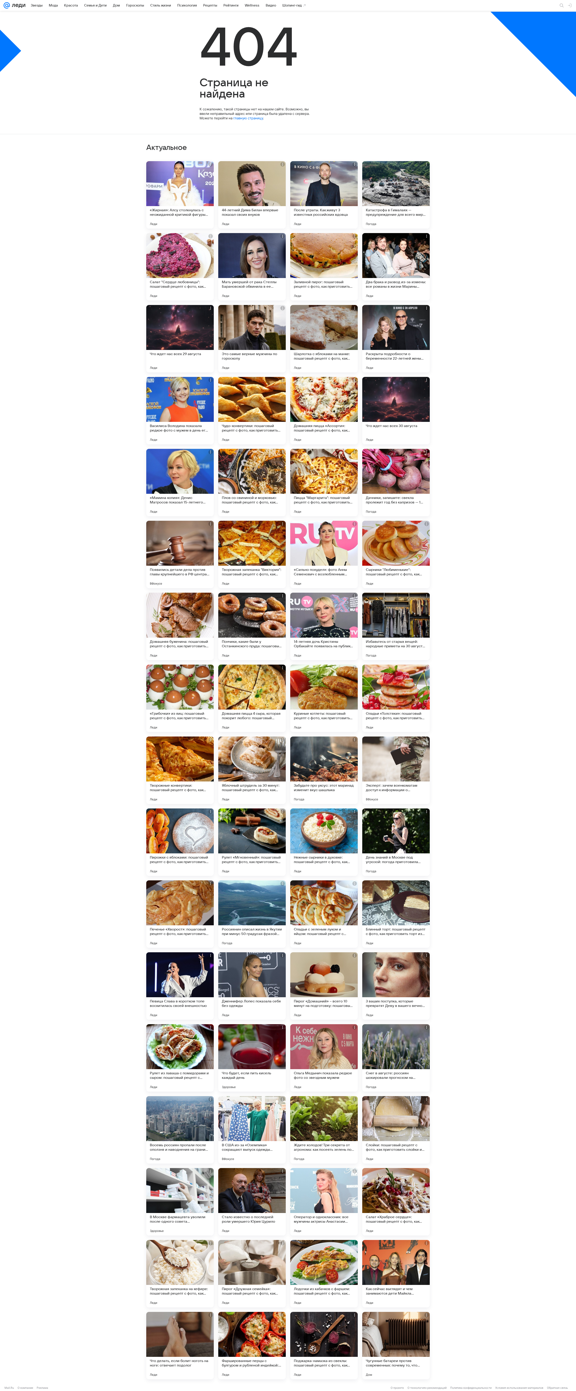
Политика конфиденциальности (471, 1387)
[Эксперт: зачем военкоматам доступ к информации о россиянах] (396, 770)
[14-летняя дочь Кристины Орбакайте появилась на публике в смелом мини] (324, 626)
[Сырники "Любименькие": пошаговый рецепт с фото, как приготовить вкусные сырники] (396, 554)
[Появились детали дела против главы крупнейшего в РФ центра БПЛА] (180, 554)
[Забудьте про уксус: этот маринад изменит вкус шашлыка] (324, 770)
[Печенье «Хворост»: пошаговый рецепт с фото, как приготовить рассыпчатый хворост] (180, 914)
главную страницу (248, 118)
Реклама (42, 1387)
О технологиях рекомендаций (427, 1387)
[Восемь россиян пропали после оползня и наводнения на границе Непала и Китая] (180, 1130)
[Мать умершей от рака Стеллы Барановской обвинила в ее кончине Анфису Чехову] (252, 266)
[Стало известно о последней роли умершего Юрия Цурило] (252, 1201)
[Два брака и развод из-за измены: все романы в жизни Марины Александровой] (396, 266)
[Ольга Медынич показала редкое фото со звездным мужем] (324, 1058)
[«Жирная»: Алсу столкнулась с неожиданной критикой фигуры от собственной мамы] (180, 195)
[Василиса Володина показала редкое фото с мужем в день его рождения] (180, 410)
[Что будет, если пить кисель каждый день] (252, 1058)
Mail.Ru (9, 1387)
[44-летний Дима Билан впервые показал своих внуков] (252, 195)
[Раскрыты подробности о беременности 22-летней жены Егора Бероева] (396, 338)
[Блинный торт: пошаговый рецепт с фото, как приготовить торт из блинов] (396, 914)
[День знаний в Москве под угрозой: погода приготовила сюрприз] (396, 842)
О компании (25, 1387)
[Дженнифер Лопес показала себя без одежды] (252, 986)
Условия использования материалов (519, 1387)
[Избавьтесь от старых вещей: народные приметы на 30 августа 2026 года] (396, 626)
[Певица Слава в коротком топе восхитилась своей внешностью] (180, 986)
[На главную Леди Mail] (17, 5)
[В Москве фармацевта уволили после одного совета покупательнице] (180, 1201)
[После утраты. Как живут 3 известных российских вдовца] (324, 195)
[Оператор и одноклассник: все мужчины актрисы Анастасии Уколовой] (324, 1201)
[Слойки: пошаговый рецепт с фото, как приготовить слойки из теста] (396, 1130)
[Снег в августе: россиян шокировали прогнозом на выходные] (396, 1058)
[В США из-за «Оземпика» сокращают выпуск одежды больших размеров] (252, 1130)
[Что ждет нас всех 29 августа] (180, 338)
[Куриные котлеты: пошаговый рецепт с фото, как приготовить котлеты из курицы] (324, 698)
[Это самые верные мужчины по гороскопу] (252, 338)
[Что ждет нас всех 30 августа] (396, 410)
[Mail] (7, 5)
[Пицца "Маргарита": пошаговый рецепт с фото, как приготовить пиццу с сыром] (324, 482)
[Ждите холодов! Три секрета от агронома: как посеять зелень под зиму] (324, 1130)
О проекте (397, 1387)
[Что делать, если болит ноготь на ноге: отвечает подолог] (180, 1345)
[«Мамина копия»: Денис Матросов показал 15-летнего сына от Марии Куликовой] (180, 482)
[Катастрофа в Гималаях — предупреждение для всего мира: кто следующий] (396, 195)
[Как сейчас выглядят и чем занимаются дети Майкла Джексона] (396, 1273)
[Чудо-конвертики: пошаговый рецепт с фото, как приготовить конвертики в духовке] (252, 410)
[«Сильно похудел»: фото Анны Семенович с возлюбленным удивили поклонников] (324, 554)
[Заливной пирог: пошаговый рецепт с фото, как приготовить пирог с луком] (324, 266)
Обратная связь (557, 1387)
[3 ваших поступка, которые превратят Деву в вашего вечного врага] (396, 986)
